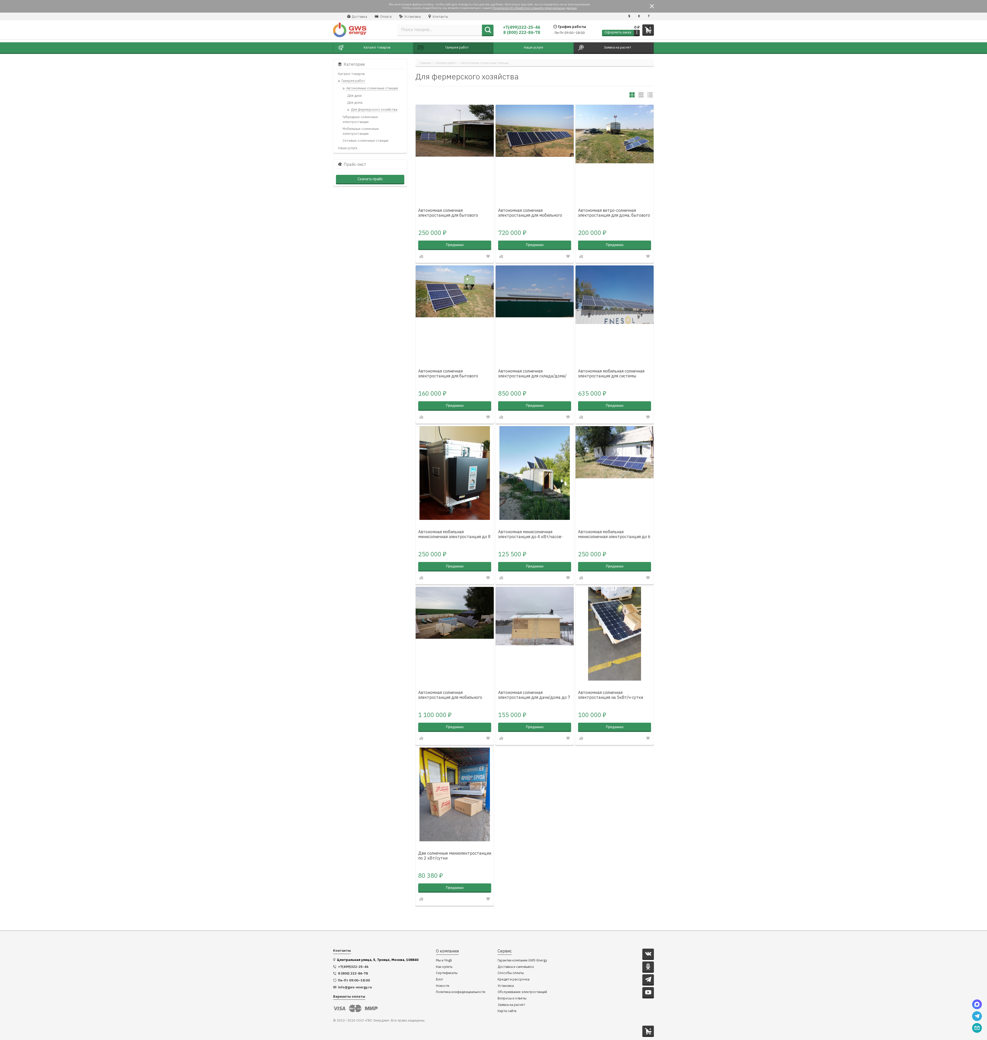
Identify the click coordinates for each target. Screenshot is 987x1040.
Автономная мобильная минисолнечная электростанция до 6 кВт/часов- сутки (614, 534)
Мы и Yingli (444, 960)
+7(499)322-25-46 (521, 27)
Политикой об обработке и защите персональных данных (534, 8)
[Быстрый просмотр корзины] (637, 32)
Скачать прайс (370, 178)
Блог (439, 979)
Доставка (359, 16)
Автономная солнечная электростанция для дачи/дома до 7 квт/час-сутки (534, 695)
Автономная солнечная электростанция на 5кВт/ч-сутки (610, 695)
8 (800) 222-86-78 (521, 32)
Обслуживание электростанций (522, 992)
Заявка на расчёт (511, 1005)
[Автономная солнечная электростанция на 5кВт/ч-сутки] (614, 634)
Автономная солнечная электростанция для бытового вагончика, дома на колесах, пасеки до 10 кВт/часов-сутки (453, 374)
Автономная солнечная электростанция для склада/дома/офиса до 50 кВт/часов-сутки (532, 374)
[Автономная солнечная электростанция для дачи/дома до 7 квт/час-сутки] (535, 634)
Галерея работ (445, 63)
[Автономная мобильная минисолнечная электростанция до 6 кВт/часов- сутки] (614, 473)
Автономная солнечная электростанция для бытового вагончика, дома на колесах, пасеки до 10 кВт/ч (453, 213)
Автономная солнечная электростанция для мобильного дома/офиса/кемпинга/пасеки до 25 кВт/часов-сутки (534, 213)
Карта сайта (507, 1011)
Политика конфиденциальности (460, 992)
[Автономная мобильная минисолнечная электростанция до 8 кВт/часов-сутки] (455, 473)
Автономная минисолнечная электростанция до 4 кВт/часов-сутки (530, 534)
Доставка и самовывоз (516, 967)
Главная (425, 63)
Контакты (440, 16)
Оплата (385, 16)
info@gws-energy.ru (355, 987)
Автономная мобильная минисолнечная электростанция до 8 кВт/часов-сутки (454, 534)
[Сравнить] (421, 256)
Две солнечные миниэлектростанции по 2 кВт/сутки (454, 856)
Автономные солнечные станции (485, 63)
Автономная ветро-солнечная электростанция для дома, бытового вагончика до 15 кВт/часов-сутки (614, 213)
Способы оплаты (511, 973)
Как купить (444, 967)
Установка (412, 16)
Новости (442, 986)
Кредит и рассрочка (513, 979)
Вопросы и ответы (512, 998)
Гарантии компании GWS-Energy (522, 960)
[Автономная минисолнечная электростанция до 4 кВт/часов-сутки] (535, 473)
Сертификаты (447, 973)
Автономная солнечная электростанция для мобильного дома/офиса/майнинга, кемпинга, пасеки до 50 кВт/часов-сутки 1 (450, 695)
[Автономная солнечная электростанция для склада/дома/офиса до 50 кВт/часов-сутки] (535, 312)
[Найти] (488, 30)
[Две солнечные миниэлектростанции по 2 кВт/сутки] (455, 794)
